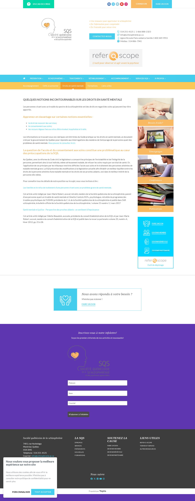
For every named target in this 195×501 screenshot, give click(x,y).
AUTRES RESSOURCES (148, 449)
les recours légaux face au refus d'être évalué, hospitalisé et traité (57, 129)
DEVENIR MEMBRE (114, 449)
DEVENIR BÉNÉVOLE (114, 452)
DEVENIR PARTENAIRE (115, 455)
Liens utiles (107, 86)
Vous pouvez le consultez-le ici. (61, 143)
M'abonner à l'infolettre (78, 414)
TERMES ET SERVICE (147, 446)
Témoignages (155, 151)
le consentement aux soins (39, 126)
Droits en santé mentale (73, 86)
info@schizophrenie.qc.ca (43, 456)
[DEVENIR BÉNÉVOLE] (154, 244)
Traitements (75, 78)
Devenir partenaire (161, 251)
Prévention (36, 78)
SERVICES (78, 446)
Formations (93, 86)
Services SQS (142, 78)
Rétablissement (96, 78)
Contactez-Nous (102, 36)
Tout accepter (43, 492)
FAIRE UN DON (112, 446)
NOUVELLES (79, 452)
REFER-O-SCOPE (146, 443)
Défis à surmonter (51, 86)
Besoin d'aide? (155, 122)
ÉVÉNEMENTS (80, 449)
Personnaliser (21, 492)
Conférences (155, 180)
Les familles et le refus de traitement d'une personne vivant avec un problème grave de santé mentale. (67, 187)
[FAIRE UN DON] (152, 226)
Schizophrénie (55, 78)
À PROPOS (78, 443)
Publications (155, 208)
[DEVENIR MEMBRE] (153, 235)
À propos (159, 78)
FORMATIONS (80, 455)
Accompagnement (120, 78)
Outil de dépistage (156, 265)
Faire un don (88, 304)
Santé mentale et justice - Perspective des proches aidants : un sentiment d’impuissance (61, 209)
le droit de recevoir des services (42, 123)
